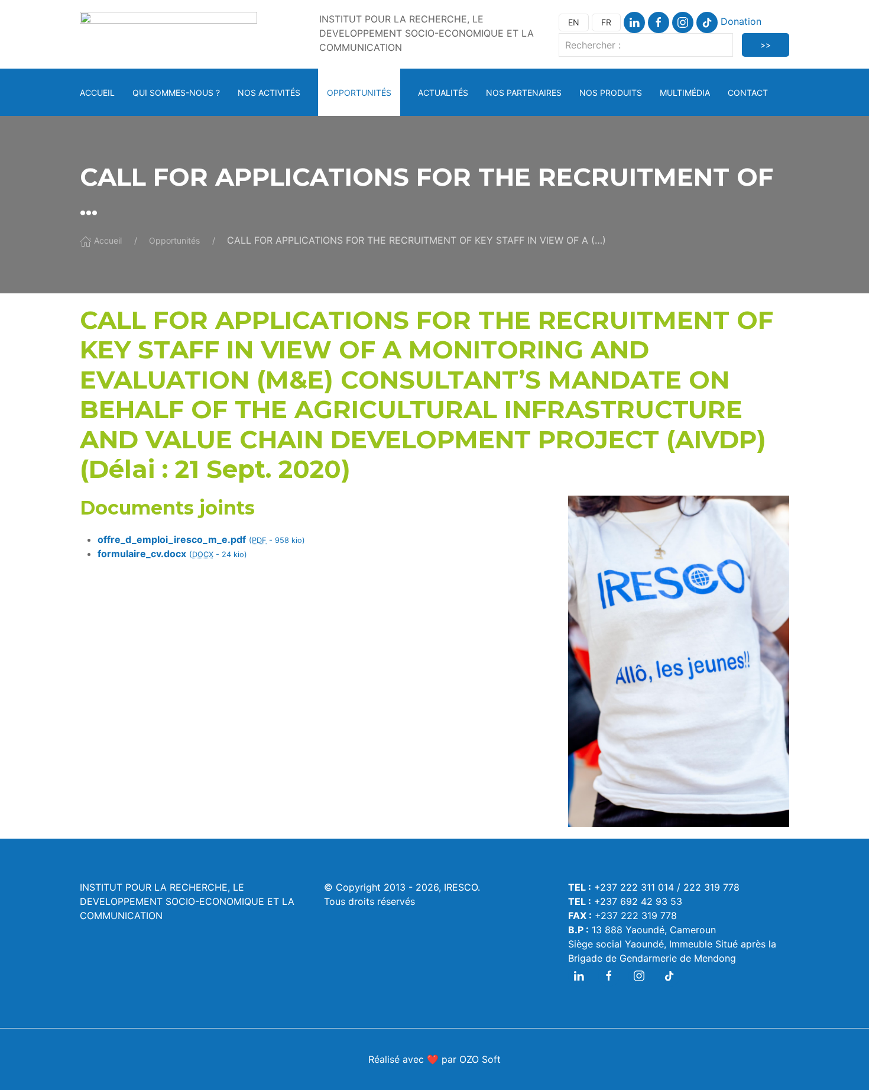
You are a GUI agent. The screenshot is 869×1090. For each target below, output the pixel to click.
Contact (748, 93)
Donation (741, 21)
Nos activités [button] (269, 93)
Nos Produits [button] (610, 93)
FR (606, 22)
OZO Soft (480, 1059)
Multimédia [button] (685, 93)
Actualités (443, 93)
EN (573, 22)
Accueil (97, 93)
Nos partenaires (524, 93)
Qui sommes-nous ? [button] (176, 93)
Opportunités (359, 93)
